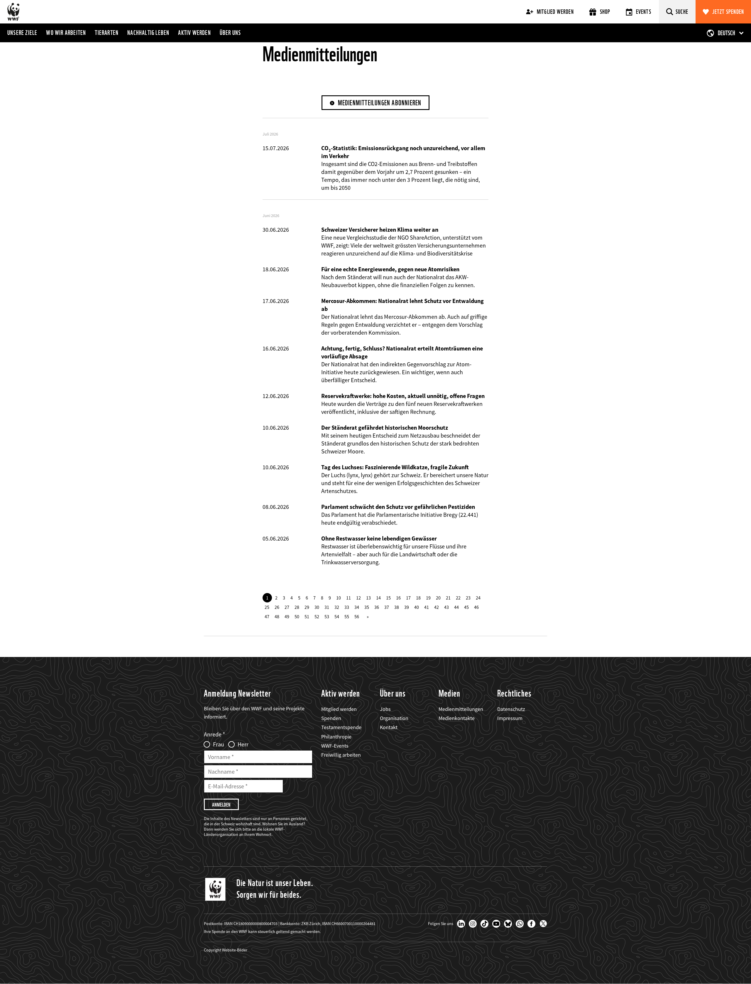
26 (277, 607)
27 (287, 607)
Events (643, 11)
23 (468, 598)
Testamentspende (341, 727)
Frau (218, 744)
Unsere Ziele (22, 32)
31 (326, 607)
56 (356, 616)
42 (436, 607)
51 (307, 616)
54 (336, 616)
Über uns (230, 32)
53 (326, 616)
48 (277, 616)
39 (406, 607)
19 (428, 598)
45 (466, 607)
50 (297, 616)
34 (356, 607)
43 (446, 607)
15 (388, 598)
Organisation (394, 718)
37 (386, 607)
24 (478, 598)
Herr (243, 744)
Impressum (509, 718)
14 (378, 598)
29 (307, 607)
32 (336, 607)
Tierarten (107, 32)
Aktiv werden (194, 32)
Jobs (385, 709)
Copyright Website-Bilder (225, 950)
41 (426, 607)
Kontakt (389, 727)
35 (366, 607)
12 (358, 598)
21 (448, 598)
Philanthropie (336, 736)
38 (396, 607)
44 (456, 607)
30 (316, 607)
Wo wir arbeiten (66, 32)
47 (267, 616)
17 (408, 598)
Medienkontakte (457, 718)
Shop (605, 11)
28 (297, 607)
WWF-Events (335, 745)
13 (368, 598)
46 (476, 607)
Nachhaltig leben (148, 32)
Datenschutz (511, 709)
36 (376, 607)
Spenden (331, 718)
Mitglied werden (555, 11)
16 (398, 598)
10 (338, 598)
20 (438, 598)
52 (316, 616)
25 (267, 607)
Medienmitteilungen (461, 709)
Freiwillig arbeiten (341, 754)
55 (346, 616)
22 (458, 598)
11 (348, 598)
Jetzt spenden (728, 11)
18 (418, 598)
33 (346, 607)
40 (416, 607)
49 (287, 616)
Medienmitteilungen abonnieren (380, 103)
